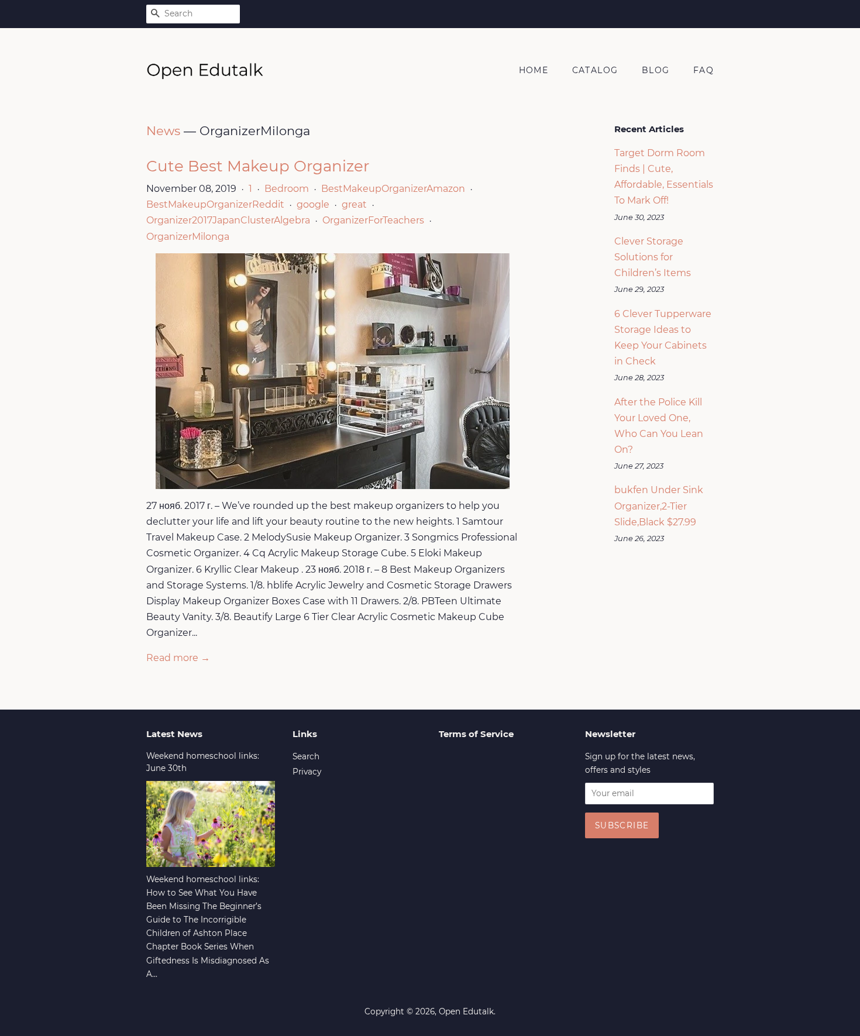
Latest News (174, 733)
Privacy (307, 771)
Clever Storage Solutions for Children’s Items (652, 257)
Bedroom (286, 188)
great (354, 204)
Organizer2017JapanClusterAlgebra (228, 220)
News (163, 130)
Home (534, 70)
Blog (656, 70)
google (313, 204)
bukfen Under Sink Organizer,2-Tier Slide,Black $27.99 (658, 505)
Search (306, 756)
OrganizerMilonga (187, 236)
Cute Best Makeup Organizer (257, 166)
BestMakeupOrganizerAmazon (393, 188)
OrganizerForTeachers (373, 220)
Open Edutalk (466, 1011)
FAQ (703, 70)
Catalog (595, 70)
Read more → (178, 657)
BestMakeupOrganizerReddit (215, 204)
